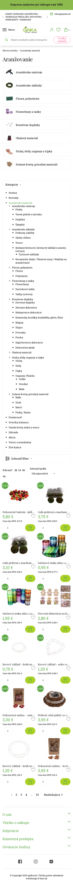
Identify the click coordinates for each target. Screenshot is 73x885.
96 (4, 476)
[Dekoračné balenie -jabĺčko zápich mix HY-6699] (19, 495)
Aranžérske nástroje (29, 72)
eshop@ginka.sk (62, 13)
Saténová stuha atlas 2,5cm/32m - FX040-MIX (19, 613)
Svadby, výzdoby (62, 40)
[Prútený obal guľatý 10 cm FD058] (54, 698)
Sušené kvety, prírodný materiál (36, 164)
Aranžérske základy (29, 85)
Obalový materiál (27, 138)
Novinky (14, 197)
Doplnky (20, 219)
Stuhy (18, 360)
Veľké (22, 379)
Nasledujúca (52, 794)
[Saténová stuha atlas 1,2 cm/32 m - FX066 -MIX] (54, 546)
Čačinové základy (29, 254)
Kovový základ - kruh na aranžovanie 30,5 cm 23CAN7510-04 (19, 664)
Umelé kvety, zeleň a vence (24, 427)
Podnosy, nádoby (24, 232)
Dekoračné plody (25, 347)
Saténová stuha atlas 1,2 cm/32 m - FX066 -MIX (54, 563)
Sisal (18, 402)
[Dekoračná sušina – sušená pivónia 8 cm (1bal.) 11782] (19, 698)
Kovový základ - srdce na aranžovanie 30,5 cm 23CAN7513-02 (54, 664)
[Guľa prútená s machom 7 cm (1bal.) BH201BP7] (19, 546)
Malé (21, 389)
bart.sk (43, 878)
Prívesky (20, 332)
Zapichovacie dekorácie (29, 342)
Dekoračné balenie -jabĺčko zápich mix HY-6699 (19, 512)
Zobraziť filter (20, 458)
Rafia (18, 397)
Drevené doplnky (25, 302)
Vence (19, 242)
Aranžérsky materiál (30, 50)
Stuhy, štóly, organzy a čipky (34, 151)
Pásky (18, 209)
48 (23, 470)
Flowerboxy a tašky (28, 111)
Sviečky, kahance (19, 422)
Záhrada (13, 432)
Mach (18, 407)
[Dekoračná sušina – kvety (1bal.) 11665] (54, 749)
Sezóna (13, 192)
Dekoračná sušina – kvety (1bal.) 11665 (54, 766)
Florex (19, 270)
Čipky (18, 370)
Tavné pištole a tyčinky (28, 214)
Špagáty (20, 224)
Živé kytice (15, 447)
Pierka (19, 337)
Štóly (18, 365)
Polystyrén (21, 276)
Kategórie (11, 184)
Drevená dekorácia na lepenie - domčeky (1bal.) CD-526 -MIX (54, 613)
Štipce (19, 327)
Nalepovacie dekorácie (28, 312)
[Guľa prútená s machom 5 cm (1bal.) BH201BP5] (54, 495)
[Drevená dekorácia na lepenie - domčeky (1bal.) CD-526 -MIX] (54, 596)
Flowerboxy (22, 284)
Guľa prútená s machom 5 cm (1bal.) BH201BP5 (54, 512)
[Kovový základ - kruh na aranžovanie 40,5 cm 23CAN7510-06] (19, 749)
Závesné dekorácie (26, 307)
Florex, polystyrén (27, 98)
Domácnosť (15, 417)
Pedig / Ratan (23, 412)
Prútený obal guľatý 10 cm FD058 (54, 715)
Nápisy (19, 322)
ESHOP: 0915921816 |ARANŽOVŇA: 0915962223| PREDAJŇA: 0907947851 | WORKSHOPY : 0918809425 (23, 16)
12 (16, 470)
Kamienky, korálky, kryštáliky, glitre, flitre (39, 317)
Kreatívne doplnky (28, 125)
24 (19, 470)
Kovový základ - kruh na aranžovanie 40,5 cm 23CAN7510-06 (19, 766)
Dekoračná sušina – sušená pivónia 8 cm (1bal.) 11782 (19, 715)
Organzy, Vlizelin (25, 375)
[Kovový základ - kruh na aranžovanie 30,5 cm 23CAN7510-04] (19, 647)
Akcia (12, 437)
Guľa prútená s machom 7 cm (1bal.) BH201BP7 (19, 563)
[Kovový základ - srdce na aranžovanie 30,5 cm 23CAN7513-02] (54, 647)
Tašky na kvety (24, 294)
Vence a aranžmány (20, 442)
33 (37, 794)
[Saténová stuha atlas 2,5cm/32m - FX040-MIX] (19, 596)
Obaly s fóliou (23, 237)
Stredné (23, 384)
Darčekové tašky (25, 289)
